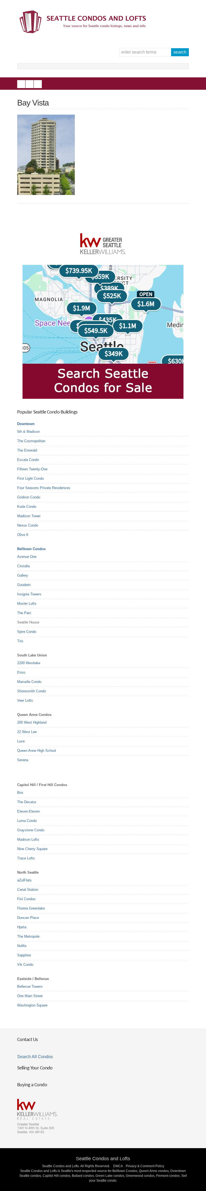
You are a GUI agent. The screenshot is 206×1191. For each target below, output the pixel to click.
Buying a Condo (32, 1085)
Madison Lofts (28, 839)
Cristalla (23, 566)
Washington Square (32, 1005)
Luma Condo (27, 821)
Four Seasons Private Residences (43, 488)
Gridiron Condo (28, 497)
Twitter (38, 84)
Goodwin (24, 585)
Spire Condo (26, 632)
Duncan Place (28, 918)
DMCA (118, 1166)
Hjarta (21, 927)
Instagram (29, 84)
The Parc (24, 613)
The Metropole (28, 936)
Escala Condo (28, 460)
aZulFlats (24, 880)
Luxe (21, 741)
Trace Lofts (26, 858)
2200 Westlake (28, 663)
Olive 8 (22, 535)
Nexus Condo (27, 525)
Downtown (26, 424)
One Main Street (30, 996)
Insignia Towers (29, 594)
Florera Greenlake (31, 908)
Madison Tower (29, 516)
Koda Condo (26, 507)
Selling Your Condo (35, 1068)
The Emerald (27, 450)
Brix (20, 793)
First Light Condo (30, 478)
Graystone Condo (30, 830)
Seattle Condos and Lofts (103, 1158)
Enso (21, 672)
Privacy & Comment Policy (145, 1166)
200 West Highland (31, 722)
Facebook (21, 84)
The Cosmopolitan (31, 441)
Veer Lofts (25, 700)
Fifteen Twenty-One (32, 469)
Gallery (22, 575)
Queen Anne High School (36, 751)
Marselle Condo (29, 682)
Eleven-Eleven (28, 811)
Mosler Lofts (26, 604)
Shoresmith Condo (31, 691)
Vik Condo (25, 965)
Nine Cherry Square (32, 849)
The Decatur (26, 802)
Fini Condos (26, 899)
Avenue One (26, 557)
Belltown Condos (31, 549)
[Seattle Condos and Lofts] (84, 32)
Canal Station (27, 890)
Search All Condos (35, 1056)
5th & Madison (28, 432)
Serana (22, 760)
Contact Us (27, 1039)
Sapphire (24, 955)
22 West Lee (27, 732)
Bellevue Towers (30, 987)
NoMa (21, 946)
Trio (20, 641)
